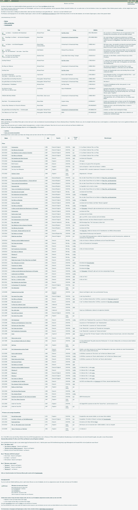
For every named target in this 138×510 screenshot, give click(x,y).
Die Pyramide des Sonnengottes (19, 248)
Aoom (13, 333)
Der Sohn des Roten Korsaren (18, 391)
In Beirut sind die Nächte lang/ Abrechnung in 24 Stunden (25, 208)
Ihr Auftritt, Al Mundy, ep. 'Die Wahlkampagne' (22, 419)
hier (26, 442)
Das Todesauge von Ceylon (18, 262)
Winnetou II (14, 257)
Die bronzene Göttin (16, 216)
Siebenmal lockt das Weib (18, 292)
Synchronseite (38, 473)
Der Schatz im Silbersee (17, 251)
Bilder (21, 503)
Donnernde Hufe (15, 186)
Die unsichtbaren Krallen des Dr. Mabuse (21, 340)
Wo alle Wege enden (16, 416)
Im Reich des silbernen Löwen (18, 304)
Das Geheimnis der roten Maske (19, 282)
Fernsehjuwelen (90, 262)
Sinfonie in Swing (16, 173)
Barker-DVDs (33, 127)
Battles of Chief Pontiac (17, 387)
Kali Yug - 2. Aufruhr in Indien (18, 279)
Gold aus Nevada (16, 203)
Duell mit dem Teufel (16, 214)
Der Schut (14, 356)
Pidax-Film (84, 200)
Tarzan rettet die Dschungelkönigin (20, 183)
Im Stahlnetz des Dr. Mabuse (18, 381)
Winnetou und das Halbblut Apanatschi (20, 240)
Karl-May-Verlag (65, 32)
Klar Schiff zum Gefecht (17, 313)
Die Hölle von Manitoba (17, 155)
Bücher (6, 21)
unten (93, 367)
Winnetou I (14, 246)
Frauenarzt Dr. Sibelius (17, 265)
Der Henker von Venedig (17, 233)
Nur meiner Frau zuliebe (17, 296)
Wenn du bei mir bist (16, 338)
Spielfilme (6, 130)
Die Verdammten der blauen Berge (19, 194)
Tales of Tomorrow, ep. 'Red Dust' (19, 428)
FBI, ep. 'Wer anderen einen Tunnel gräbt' (21, 424)
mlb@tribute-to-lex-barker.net (49, 13)
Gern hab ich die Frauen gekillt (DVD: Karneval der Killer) (25, 307)
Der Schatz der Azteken (17, 243)
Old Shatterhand (15, 320)
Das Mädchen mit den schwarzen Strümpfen (22, 152)
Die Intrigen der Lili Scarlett (18, 191)
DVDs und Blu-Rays (9, 23)
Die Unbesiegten (15, 287)
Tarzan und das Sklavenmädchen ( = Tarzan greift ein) (24, 180)
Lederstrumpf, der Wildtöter (18, 274)
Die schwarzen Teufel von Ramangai (20, 384)
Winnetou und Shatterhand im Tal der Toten (22, 322)
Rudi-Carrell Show (16, 422)
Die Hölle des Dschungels (17, 150)
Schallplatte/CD (8, 25)
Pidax (88, 265)
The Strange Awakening (17, 161)
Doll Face (14, 345)
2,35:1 (74, 155)
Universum (97, 381)
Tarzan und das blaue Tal (17, 177)
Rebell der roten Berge (17, 236)
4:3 (73, 150)
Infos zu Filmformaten (16, 127)
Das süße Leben (15, 222)
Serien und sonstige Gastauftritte (12, 132)
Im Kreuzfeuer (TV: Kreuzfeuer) (19, 285)
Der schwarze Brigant (16, 394)
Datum (6, 138)
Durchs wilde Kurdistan (17, 353)
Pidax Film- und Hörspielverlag (109, 177)
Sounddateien (9, 503)
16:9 (74, 147)
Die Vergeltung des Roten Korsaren (20, 158)
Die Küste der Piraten (16, 361)
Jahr (48, 138)
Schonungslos (15, 147)
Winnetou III (14, 254)
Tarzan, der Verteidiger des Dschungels (21, 189)
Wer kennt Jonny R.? (16, 301)
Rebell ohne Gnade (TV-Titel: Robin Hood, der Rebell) (24, 260)
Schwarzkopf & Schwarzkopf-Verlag (70, 37)
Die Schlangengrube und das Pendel (20, 219)
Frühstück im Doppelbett (17, 268)
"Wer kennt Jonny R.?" (113, 299)
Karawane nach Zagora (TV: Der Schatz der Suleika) (24, 396)
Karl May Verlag (65, 60)
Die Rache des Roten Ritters (18, 325)
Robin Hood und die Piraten (18, 359)
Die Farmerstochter (16, 166)
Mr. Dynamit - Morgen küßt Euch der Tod (21, 230)
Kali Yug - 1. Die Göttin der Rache (19, 276)
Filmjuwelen (84, 194)
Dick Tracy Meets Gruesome (18, 399)
